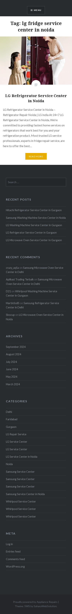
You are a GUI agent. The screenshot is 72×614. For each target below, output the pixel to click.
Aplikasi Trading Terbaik (20, 279)
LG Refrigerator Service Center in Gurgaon (31, 232)
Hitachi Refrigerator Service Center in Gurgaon (34, 210)
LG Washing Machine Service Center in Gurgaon (34, 225)
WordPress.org (15, 566)
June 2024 (12, 369)
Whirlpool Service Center (21, 501)
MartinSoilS (12, 303)
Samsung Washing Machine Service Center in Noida (36, 217)
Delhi (9, 411)
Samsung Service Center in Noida (25, 494)
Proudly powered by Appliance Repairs (35, 601)
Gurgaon (11, 426)
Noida (9, 464)
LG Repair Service (16, 434)
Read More (36, 156)
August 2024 (13, 354)
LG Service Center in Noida (21, 456)
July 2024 (11, 361)
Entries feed (13, 551)
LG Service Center (16, 441)
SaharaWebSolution (45, 606)
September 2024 (15, 346)
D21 (8, 291)
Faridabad (11, 419)
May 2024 (11, 376)
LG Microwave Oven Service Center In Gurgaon (34, 240)
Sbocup (10, 314)
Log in (9, 544)
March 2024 (13, 384)
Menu (37, 10)
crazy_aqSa (12, 267)
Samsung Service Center (20, 471)
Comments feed (15, 559)
